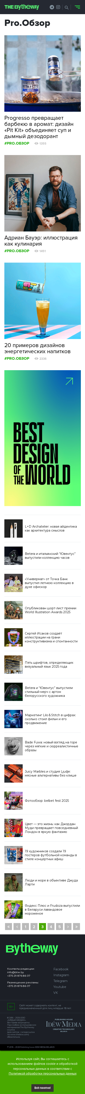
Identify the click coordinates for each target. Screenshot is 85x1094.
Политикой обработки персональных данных (42, 1073)
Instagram (61, 975)
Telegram (60, 981)
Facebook (60, 969)
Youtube (59, 987)
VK (55, 993)
